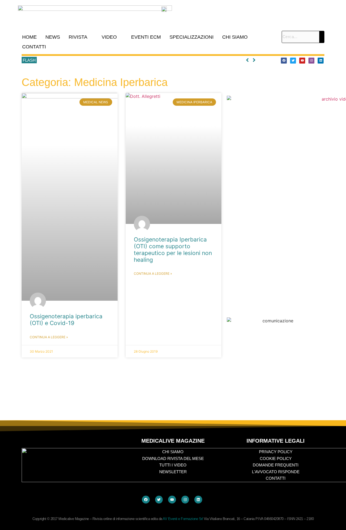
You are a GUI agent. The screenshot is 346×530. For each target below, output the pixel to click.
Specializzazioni (191, 37)
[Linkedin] (321, 61)
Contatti (34, 46)
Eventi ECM (146, 37)
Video (109, 37)
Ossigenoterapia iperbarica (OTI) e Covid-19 (66, 319)
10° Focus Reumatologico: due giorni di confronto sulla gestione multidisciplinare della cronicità (121, 60)
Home (29, 37)
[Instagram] (311, 61)
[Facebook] (284, 61)
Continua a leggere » (49, 337)
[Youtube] (302, 61)
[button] (81, 37)
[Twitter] (293, 61)
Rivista (78, 37)
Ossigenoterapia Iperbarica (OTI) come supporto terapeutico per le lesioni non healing (173, 249)
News (52, 37)
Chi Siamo (235, 37)
